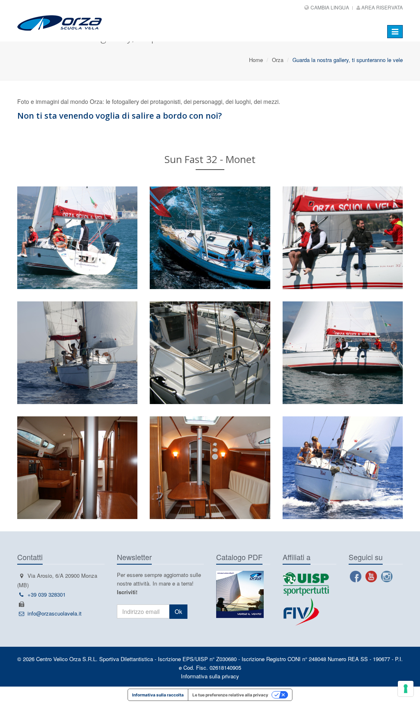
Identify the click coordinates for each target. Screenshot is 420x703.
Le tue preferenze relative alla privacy (230, 694)
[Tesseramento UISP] (306, 583)
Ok (178, 611)
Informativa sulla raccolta (158, 694)
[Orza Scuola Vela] (100, 20)
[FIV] (310, 611)
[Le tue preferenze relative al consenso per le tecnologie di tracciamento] (405, 688)
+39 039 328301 (46, 594)
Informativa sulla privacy (210, 676)
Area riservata (381, 7)
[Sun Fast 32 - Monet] (210, 237)
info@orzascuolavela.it (54, 613)
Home (256, 60)
